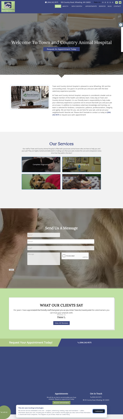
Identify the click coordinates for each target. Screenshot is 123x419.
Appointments (91, 6)
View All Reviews (61, 323)
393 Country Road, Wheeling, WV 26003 (75, 2)
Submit (11, 269)
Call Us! (4, 412)
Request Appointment (61, 403)
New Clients (76, 6)
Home (58, 6)
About (64, 6)
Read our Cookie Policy (63, 414)
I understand (99, 411)
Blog (110, 6)
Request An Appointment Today (61, 49)
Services (102, 6)
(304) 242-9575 (52, 2)
